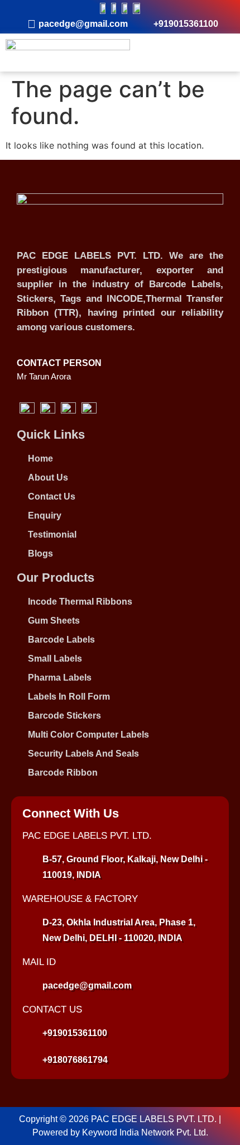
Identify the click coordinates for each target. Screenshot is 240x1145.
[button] (223, 52)
